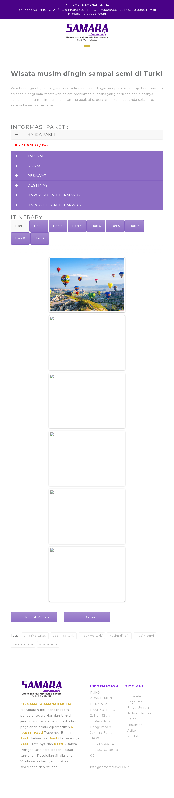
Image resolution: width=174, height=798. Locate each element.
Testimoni (135, 725)
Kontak (133, 736)
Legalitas (135, 702)
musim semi (145, 635)
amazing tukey (35, 635)
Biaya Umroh (138, 708)
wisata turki (48, 644)
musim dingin (119, 635)
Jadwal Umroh (139, 713)
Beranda (134, 696)
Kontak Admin (36, 617)
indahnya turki (92, 635)
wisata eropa (23, 644)
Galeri (132, 719)
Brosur (89, 617)
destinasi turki (64, 635)
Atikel (132, 730)
